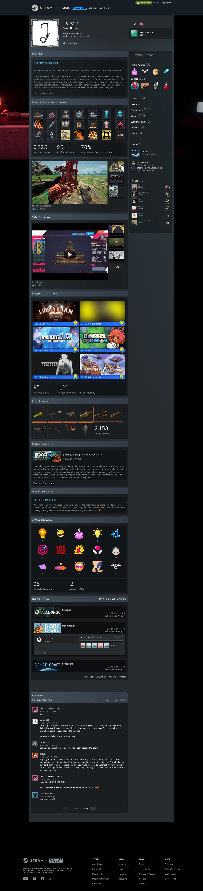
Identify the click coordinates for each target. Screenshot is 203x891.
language (165, 3)
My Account (170, 879)
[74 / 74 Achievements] (102, 348)
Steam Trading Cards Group (149, 168)
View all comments (42, 700)
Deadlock (66, 610)
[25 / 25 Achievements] (102, 374)
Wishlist (112, 677)
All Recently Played (97, 677)
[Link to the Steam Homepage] (42, 10)
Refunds (143, 884)
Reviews (122, 677)
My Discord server (71, 36)
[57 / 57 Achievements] (102, 321)
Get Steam (169, 864)
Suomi (145, 151)
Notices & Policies (147, 874)
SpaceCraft (67, 663)
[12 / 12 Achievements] (56, 321)
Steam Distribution (100, 879)
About (93, 7)
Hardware (123, 874)
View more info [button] (70, 43)
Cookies (142, 879)
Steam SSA (97, 869)
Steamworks (97, 874)
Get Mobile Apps (172, 869)
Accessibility (144, 869)
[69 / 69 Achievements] (56, 348)
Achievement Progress (91, 637)
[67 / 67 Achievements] (56, 374)
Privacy (142, 864)
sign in (155, 3)
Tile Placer (48, 638)
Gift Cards (96, 884)
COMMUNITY (79, 7)
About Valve (124, 864)
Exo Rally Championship (82, 455)
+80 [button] (113, 645)
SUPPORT (105, 7)
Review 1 (43, 652)
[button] (150, 24)
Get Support (170, 874)
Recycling (123, 879)
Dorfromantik (68, 625)
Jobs (121, 869)
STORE (66, 7)
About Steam (98, 864)
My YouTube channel (72, 33)
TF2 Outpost (143, 162)
